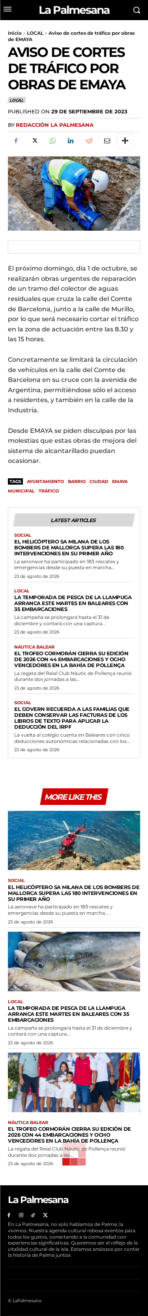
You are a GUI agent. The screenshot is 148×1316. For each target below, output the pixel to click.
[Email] (106, 141)
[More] (125, 141)
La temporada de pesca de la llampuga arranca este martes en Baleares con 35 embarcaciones (72, 603)
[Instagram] (21, 1215)
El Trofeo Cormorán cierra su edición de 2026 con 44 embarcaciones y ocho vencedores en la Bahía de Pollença (71, 659)
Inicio (15, 33)
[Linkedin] (70, 141)
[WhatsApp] (52, 141)
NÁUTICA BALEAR (34, 647)
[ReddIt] (88, 141)
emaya (119, 481)
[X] (34, 141)
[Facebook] (16, 141)
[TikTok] (33, 1215)
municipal (21, 491)
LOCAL (35, 33)
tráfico (49, 491)
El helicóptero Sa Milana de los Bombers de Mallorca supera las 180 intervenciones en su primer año (69, 547)
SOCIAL (22, 535)
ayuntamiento (45, 481)
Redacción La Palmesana (55, 125)
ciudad (99, 481)
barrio (77, 481)
